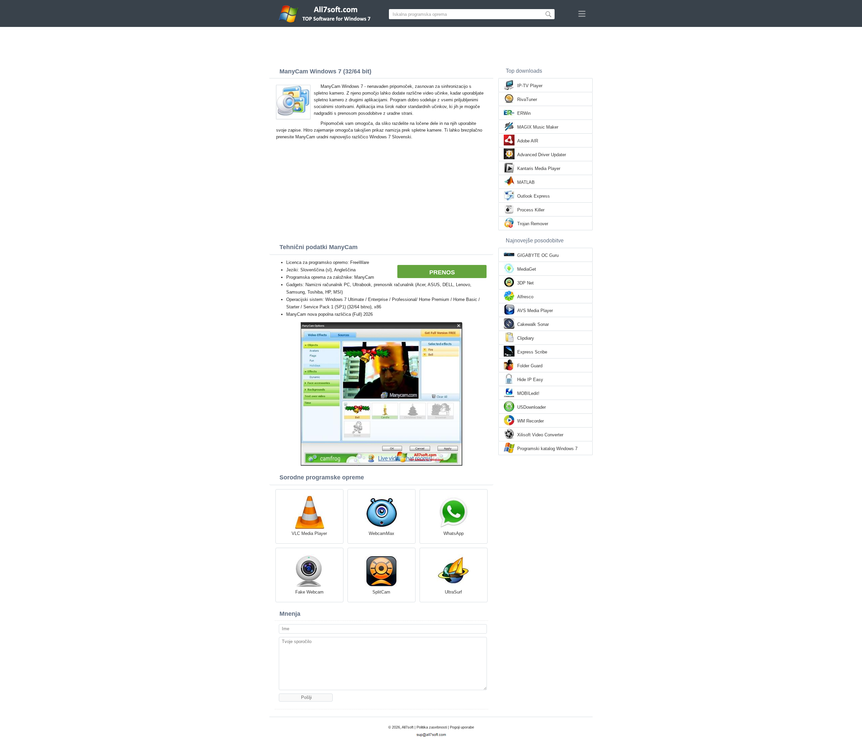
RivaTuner (527, 99)
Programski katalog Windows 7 (547, 448)
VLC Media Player (309, 533)
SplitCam (381, 592)
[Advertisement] (431, 45)
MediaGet (526, 269)
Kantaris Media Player (538, 168)
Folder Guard (529, 365)
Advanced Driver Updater (541, 154)
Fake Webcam (309, 592)
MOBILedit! (528, 393)
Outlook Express (533, 196)
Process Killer (530, 209)
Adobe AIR (527, 140)
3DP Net (525, 282)
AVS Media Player (535, 310)
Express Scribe (532, 351)
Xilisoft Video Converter (540, 434)
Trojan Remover (532, 223)
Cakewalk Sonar (533, 324)
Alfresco (525, 296)
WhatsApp (453, 533)
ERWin (524, 113)
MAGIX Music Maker (537, 127)
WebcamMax (381, 533)
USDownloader (531, 407)
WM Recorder (530, 421)
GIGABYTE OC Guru (538, 255)
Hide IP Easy (530, 379)
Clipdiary (525, 338)
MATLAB (526, 182)
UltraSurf (453, 592)
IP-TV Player (529, 85)
